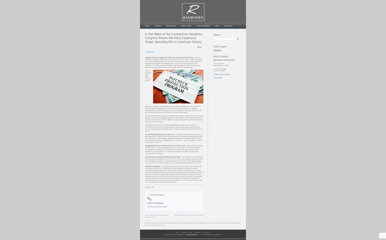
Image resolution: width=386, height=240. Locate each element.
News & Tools (186, 26)
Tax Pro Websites (205, 234)
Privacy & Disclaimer (191, 234)
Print (200, 47)
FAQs (217, 26)
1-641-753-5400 (221, 69)
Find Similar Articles (156, 195)
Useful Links (197, 232)
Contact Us (229, 26)
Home (147, 26)
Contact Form (217, 78)
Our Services (171, 26)
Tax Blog (184, 232)
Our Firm (158, 26)
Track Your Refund (203, 26)
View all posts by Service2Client (157, 206)
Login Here (217, 50)
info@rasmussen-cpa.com (221, 74)
